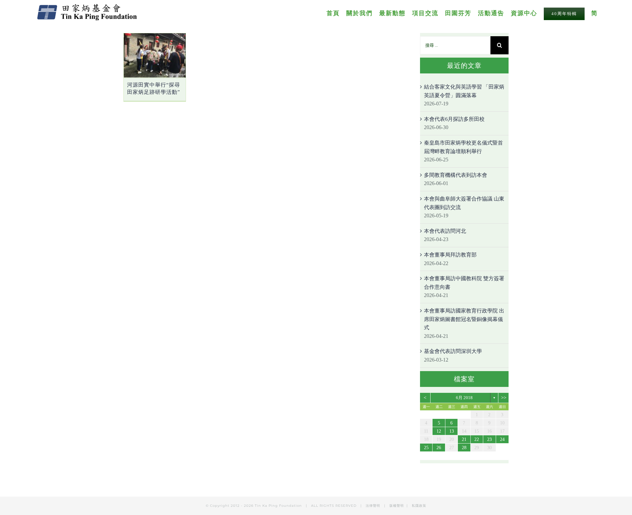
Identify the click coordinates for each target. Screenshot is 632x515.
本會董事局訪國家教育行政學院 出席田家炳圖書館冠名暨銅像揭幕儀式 (464, 319)
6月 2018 (464, 397)
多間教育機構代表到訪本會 (455, 175)
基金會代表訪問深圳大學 (453, 351)
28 (464, 447)
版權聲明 (396, 505)
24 (502, 439)
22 (476, 439)
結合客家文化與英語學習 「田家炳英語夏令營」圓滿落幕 (464, 91)
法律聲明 (374, 505)
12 (438, 431)
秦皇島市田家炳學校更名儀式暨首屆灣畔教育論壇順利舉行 (463, 147)
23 (489, 439)
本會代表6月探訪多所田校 (454, 119)
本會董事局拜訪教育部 (450, 255)
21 (464, 439)
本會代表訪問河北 (445, 231)
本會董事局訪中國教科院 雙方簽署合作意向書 (464, 283)
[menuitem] (336, 13)
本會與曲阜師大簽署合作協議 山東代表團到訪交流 (464, 203)
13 (451, 431)
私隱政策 (419, 505)
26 (438, 447)
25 (426, 447)
